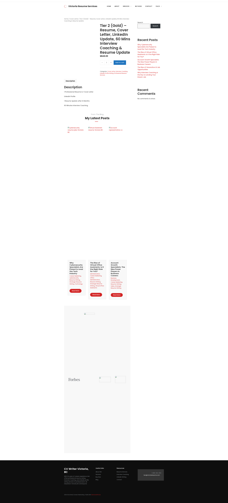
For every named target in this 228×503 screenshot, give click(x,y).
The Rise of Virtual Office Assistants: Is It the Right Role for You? (97, 267)
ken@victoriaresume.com (152, 475)
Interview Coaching (121, 71)
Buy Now (138, 6)
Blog (97, 480)
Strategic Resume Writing (116, 287)
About (116, 6)
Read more (75, 291)
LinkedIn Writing (121, 477)
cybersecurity (74, 278)
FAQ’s (158, 6)
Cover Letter (74, 19)
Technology (79, 284)
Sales (112, 286)
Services (126, 6)
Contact (148, 6)
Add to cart (119, 62)
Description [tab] (70, 81)
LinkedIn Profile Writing (106, 73)
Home (109, 6)
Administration (95, 274)
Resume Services (122, 472)
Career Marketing (75, 276)
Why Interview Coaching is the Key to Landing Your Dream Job (148, 74)
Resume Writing (75, 280)
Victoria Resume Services (82, 6)
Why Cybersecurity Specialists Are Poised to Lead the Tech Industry (76, 268)
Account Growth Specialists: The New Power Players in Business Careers (118, 269)
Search (140, 22)
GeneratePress (96, 495)
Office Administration (95, 279)
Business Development (115, 279)
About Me (99, 472)
